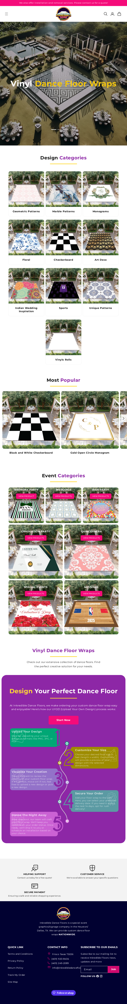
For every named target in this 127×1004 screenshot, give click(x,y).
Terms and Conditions (20, 954)
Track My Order (16, 975)
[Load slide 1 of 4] (54, 129)
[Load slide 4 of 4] (73, 129)
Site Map (13, 982)
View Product (26, 496)
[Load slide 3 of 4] (67, 129)
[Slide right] (123, 418)
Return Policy (15, 967)
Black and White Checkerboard (31, 452)
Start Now (63, 720)
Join (113, 969)
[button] (6, 14)
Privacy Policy (16, 960)
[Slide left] (3, 418)
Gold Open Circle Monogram (89, 452)
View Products (63, 496)
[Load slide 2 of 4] (60, 129)
